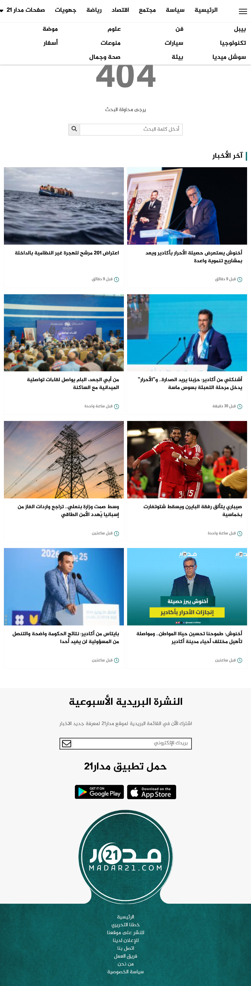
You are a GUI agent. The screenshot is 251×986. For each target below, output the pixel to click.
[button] (243, 11)
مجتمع (147, 10)
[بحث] (74, 129)
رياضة (94, 10)
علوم (114, 29)
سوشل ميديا (229, 57)
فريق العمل (125, 957)
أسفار (50, 43)
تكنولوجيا (233, 43)
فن (179, 29)
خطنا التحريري (125, 925)
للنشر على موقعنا (125, 933)
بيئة (177, 57)
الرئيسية (206, 10)
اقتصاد (120, 10)
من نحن (126, 964)
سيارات (174, 43)
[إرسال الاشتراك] (67, 744)
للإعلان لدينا (126, 941)
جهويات (65, 10)
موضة (50, 29)
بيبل (240, 29)
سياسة (175, 10)
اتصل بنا (125, 949)
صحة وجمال (105, 57)
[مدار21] (125, 857)
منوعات (111, 43)
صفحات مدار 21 (26, 10)
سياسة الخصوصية (125, 972)
